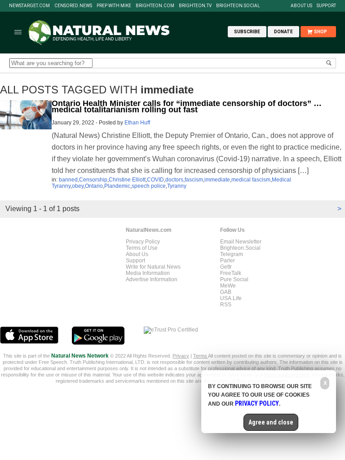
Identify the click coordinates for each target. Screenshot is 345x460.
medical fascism (250, 180)
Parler (227, 260)
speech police (149, 186)
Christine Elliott (127, 180)
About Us (301, 6)
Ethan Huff (137, 122)
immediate (217, 180)
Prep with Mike (114, 6)
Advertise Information (151, 279)
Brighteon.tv (195, 6)
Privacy (180, 355)
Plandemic (117, 186)
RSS (225, 304)
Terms (200, 355)
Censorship (93, 180)
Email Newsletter (240, 242)
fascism (194, 180)
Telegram (231, 254)
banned (68, 180)
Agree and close (270, 422)
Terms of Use (142, 248)
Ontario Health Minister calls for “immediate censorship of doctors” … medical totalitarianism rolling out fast (187, 106)
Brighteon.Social (238, 6)
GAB (225, 292)
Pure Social (234, 279)
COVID (155, 180)
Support (326, 6)
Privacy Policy (143, 242)
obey (78, 186)
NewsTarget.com (29, 6)
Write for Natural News (153, 267)
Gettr (226, 267)
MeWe (228, 286)
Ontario (94, 186)
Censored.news (73, 6)
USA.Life (231, 298)
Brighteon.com (155, 6)
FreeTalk (230, 273)
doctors (174, 180)
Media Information (148, 273)
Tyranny (176, 186)
